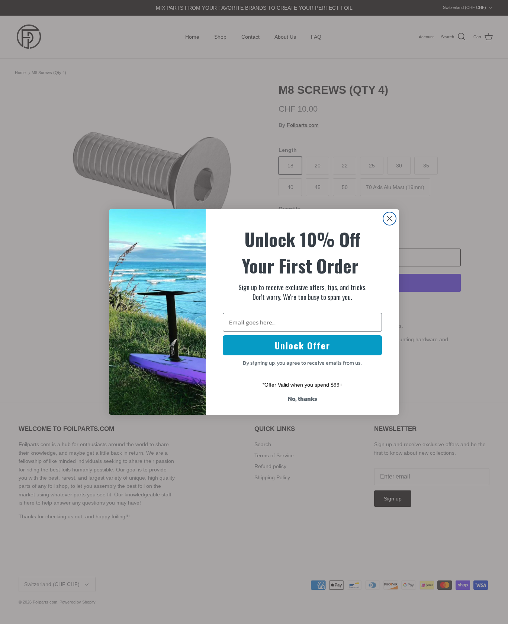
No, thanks (302, 398)
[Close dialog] (389, 218)
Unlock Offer (302, 345)
